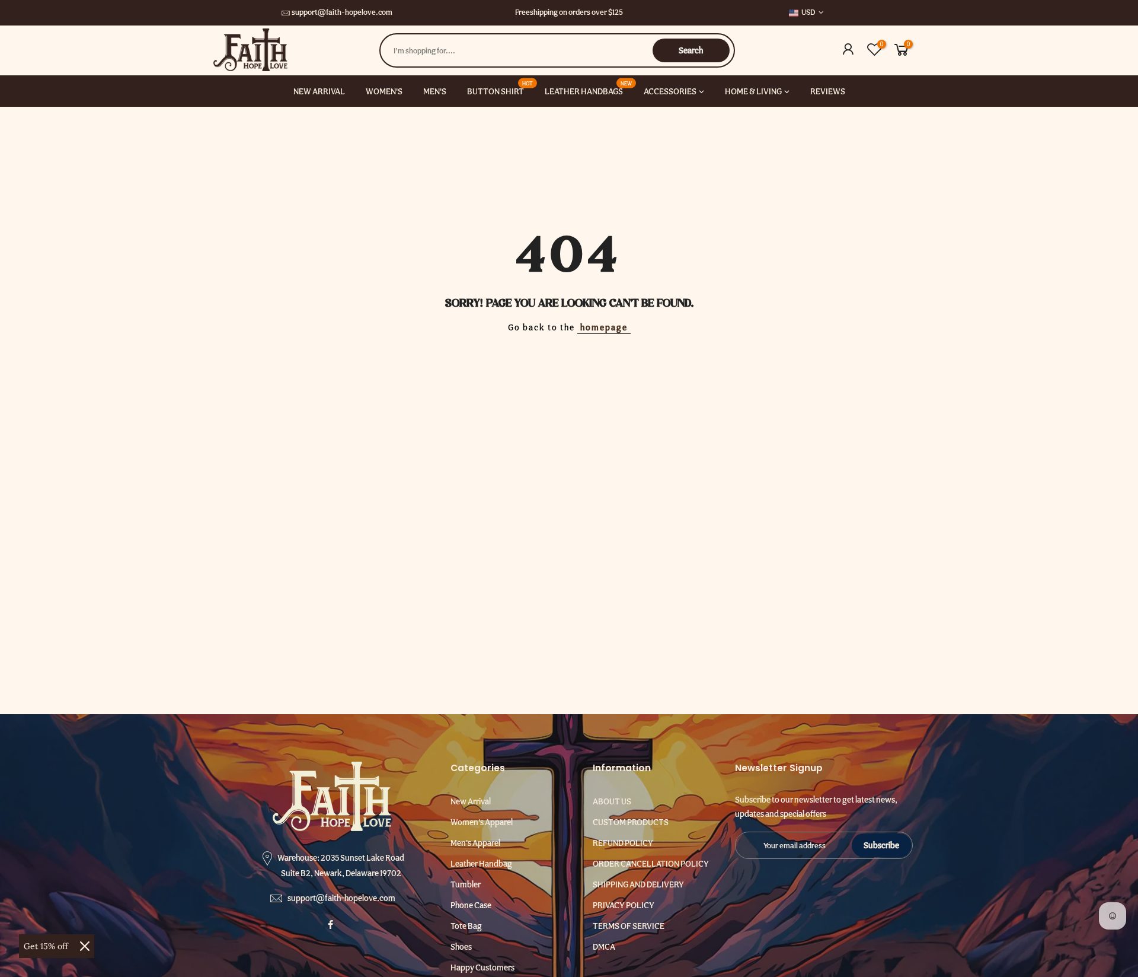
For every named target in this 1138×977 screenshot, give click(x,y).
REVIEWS (827, 91)
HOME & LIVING (753, 91)
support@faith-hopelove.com (342, 12)
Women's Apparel (481, 822)
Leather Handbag (481, 863)
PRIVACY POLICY (623, 905)
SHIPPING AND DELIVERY (638, 884)
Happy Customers (482, 967)
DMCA (604, 946)
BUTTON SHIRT (500, 87)
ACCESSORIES (670, 91)
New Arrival (470, 801)
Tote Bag (466, 926)
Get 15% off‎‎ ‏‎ (47, 946)
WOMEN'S (384, 91)
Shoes (461, 946)
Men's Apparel (475, 843)
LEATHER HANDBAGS (588, 87)
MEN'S (434, 91)
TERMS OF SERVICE (628, 926)
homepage (604, 327)
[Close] (84, 946)
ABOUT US (612, 801)
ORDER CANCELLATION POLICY (651, 863)
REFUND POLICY (623, 843)
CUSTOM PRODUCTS (631, 822)
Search (691, 50)
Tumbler (465, 884)
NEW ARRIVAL (319, 91)
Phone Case (470, 905)
